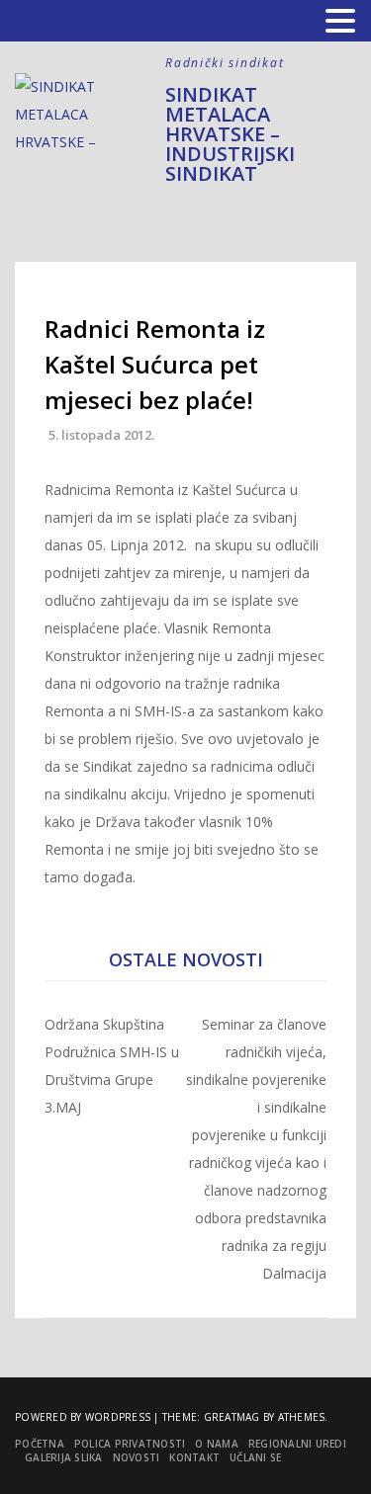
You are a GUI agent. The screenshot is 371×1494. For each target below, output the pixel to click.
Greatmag (232, 1417)
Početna (39, 1444)
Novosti (136, 1457)
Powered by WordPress (82, 1417)
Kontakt (194, 1457)
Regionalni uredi (297, 1444)
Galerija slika (64, 1457)
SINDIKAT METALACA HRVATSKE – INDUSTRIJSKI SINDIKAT (230, 134)
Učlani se (255, 1457)
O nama (216, 1444)
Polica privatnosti (130, 1444)
